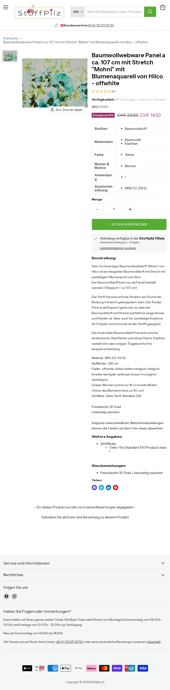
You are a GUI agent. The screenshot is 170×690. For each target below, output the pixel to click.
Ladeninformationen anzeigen (118, 248)
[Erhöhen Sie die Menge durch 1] (130, 209)
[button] (129, 91)
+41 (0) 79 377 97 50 (100, 25)
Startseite (11, 38)
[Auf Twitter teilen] (101, 487)
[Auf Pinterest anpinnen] (115, 487)
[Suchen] (150, 12)
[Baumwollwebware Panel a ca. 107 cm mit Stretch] (10, 56)
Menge (97, 199)
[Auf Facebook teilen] (94, 487)
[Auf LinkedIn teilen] (108, 487)
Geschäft (153, 642)
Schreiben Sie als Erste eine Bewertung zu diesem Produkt (85, 517)
